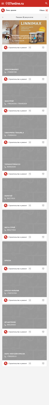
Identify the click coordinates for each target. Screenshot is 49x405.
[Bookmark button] (43, 47)
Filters (42, 10)
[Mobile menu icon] (2, 3)
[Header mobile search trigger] (46, 3)
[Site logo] (14, 3)
